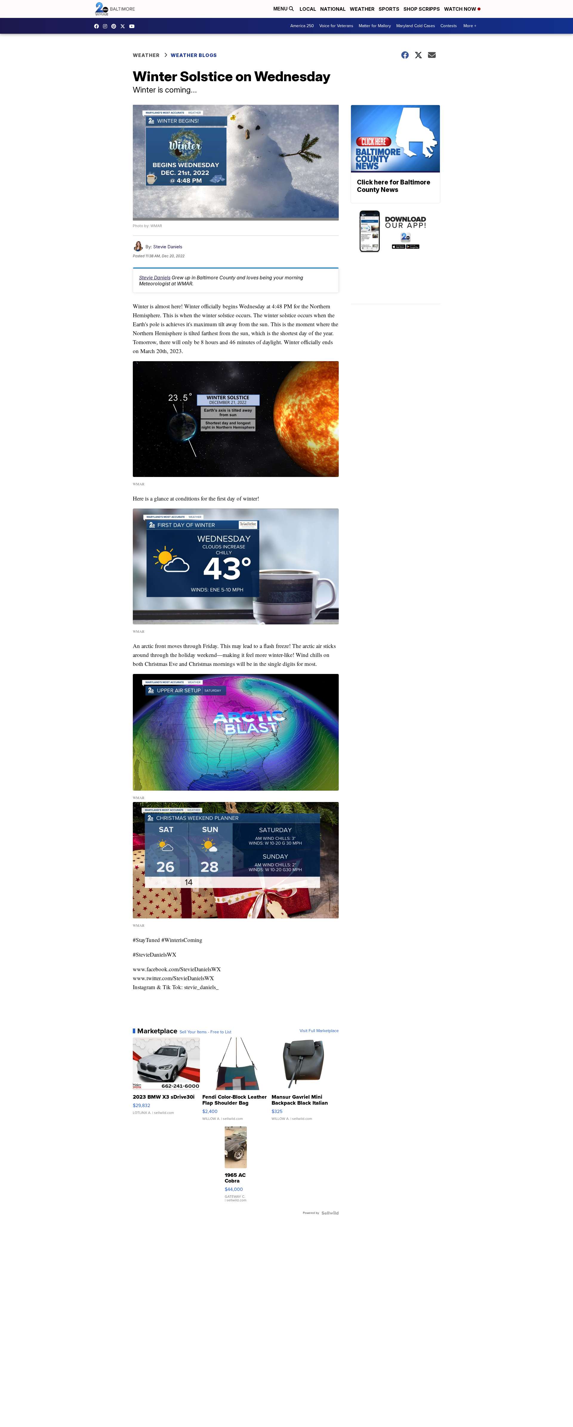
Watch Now (461, 9)
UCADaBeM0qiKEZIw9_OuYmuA (133, 26)
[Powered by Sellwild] (330, 1213)
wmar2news (106, 26)
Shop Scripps (421, 9)
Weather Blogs (194, 55)
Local (308, 9)
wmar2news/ (98, 26)
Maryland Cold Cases (415, 26)
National (333, 9)
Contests (448, 26)
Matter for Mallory (375, 26)
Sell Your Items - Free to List (205, 1032)
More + (469, 26)
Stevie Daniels (167, 247)
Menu (281, 8)
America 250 (302, 26)
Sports (389, 9)
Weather (362, 9)
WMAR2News (115, 26)
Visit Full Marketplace (319, 1031)
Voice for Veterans (336, 26)
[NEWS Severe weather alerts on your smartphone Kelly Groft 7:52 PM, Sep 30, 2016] (395, 256)
